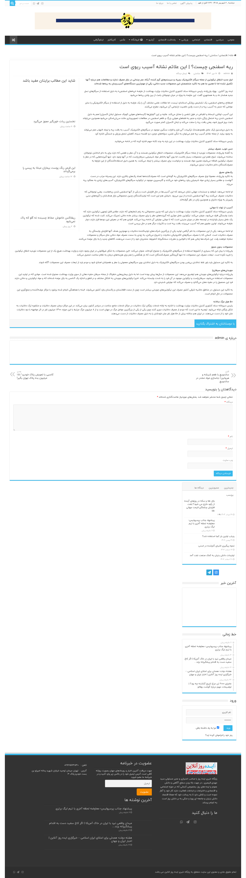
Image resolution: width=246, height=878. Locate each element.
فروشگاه (135, 39)
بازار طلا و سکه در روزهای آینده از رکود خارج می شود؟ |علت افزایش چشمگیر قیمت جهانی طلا (199, 505)
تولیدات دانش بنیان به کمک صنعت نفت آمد (212, 555)
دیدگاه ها (199, 488)
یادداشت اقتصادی (167, 39)
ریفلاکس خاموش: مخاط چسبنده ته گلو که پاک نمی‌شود (48, 219)
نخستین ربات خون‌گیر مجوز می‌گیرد (54, 121)
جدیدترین (228, 488)
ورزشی (184, 39)
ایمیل (229, 448)
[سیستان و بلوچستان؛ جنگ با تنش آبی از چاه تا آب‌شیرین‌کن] (209, 607)
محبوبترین (214, 488)
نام (230, 436)
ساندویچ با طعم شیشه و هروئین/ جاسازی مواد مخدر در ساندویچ (212, 376)
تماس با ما (172, 3)
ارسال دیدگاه (181, 73)
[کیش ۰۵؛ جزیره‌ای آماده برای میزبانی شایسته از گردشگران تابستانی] (226, 618)
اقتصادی (208, 39)
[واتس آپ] (34, 3)
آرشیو (151, 39)
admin (226, 73)
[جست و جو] (12, 3)
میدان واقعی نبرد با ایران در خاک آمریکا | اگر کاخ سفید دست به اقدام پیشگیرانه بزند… (90, 824)
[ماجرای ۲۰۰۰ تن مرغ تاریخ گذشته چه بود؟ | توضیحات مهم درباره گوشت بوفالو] (226, 607)
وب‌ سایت (228, 460)
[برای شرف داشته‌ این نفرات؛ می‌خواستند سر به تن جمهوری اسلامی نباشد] (192, 618)
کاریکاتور (112, 39)
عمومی (231, 39)
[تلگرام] (37, 3)
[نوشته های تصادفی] (13, 40)
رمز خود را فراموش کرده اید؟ (218, 735)
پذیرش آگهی (186, 3)
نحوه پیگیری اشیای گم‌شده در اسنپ (216, 546)
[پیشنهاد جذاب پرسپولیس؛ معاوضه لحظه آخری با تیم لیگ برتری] (225, 525)
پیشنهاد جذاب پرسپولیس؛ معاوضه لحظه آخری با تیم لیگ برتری (202, 523)
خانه (231, 55)
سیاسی (220, 39)
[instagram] (42, 3)
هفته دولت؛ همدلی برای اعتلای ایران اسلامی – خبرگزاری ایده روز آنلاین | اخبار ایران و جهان (90, 839)
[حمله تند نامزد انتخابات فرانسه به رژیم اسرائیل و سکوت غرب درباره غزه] (192, 607)
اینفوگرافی (98, 39)
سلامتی (213, 55)
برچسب (229, 495)
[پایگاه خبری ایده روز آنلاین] (123, 20)
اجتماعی (196, 39)
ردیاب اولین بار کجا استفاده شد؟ (218, 536)
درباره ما (159, 3)
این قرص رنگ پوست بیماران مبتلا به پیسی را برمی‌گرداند (49, 170)
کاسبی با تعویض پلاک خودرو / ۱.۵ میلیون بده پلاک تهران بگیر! (35, 375)
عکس (122, 39)
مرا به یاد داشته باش (206, 728)
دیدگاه (229, 402)
